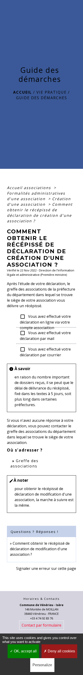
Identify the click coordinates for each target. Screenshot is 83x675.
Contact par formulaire (41, 625)
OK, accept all (25, 651)
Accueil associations (29, 187)
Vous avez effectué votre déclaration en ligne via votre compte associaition (45, 319)
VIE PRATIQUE (51, 92)
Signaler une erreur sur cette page (46, 568)
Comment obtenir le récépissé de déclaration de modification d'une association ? (40, 549)
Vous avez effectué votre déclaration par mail (45, 335)
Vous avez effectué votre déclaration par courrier (45, 352)
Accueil (22, 92)
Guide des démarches (41, 97)
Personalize (42, 665)
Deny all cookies (61, 651)
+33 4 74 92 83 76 (41, 618)
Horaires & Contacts (42, 599)
